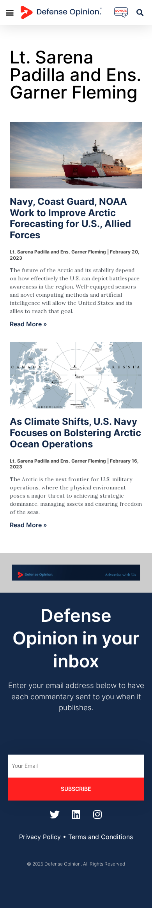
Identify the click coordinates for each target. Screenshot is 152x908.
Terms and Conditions (100, 837)
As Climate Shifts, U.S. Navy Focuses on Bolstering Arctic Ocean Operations (75, 433)
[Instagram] (97, 814)
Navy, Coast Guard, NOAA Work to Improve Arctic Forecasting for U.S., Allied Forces (70, 218)
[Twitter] (54, 814)
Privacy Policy (40, 837)
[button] (9, 12)
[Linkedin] (76, 814)
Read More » (28, 324)
